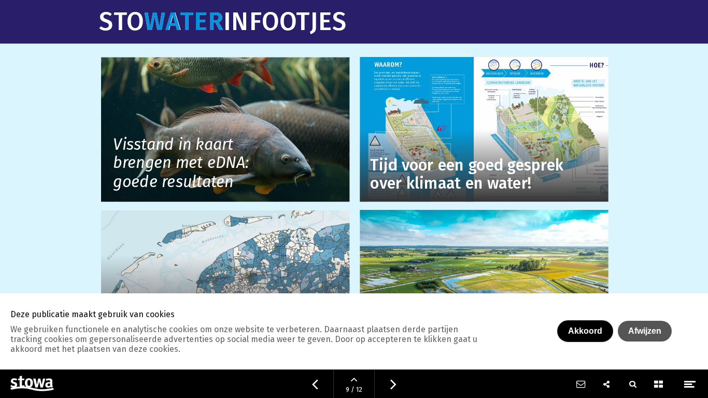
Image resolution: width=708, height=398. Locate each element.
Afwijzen (644, 330)
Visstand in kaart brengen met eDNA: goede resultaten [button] (181, 164)
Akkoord (585, 330)
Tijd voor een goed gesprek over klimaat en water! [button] (467, 175)
